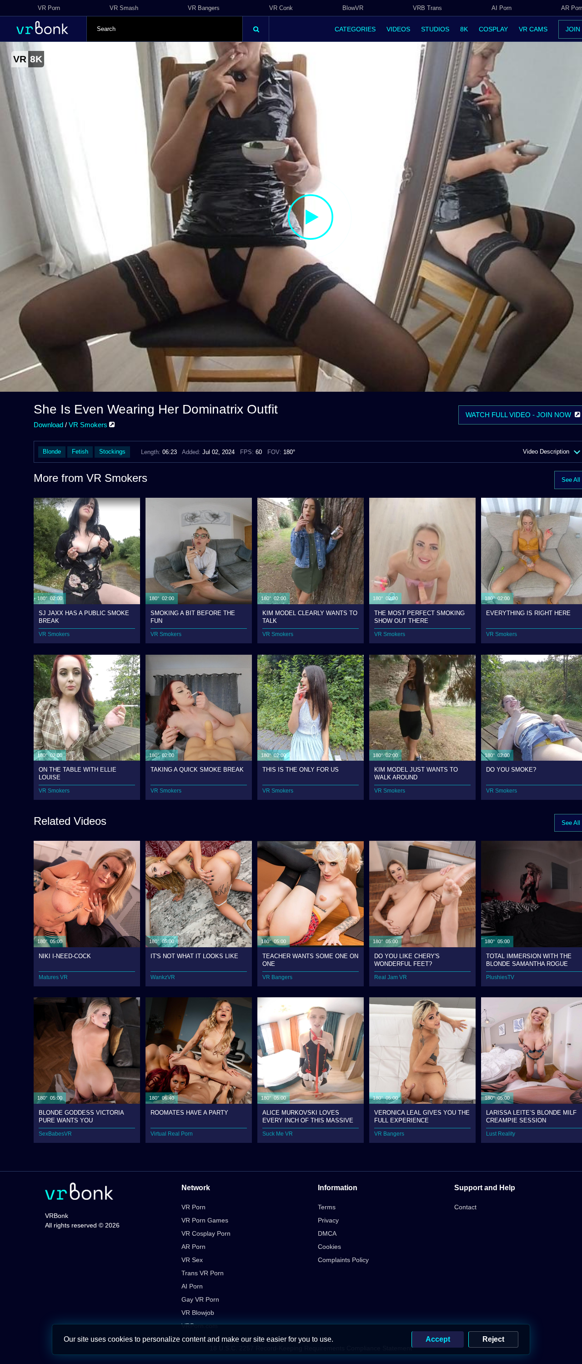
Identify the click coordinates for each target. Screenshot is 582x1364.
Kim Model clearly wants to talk (309, 617)
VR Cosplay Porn (206, 1233)
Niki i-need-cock (65, 956)
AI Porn (502, 8)
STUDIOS (435, 29)
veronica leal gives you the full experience (422, 1116)
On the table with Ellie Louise (77, 773)
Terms (327, 1207)
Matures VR (53, 977)
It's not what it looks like (194, 956)
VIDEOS (398, 29)
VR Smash (124, 8)
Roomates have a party (189, 1112)
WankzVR (163, 977)
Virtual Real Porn (172, 1134)
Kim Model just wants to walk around (416, 773)
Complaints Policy (343, 1259)
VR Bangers (204, 8)
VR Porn (49, 8)
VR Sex (192, 1259)
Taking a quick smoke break (197, 769)
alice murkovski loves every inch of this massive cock (307, 1116)
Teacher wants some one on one (310, 960)
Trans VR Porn (202, 1273)
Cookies (329, 1246)
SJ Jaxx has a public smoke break (84, 617)
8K (464, 29)
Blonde (52, 451)
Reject (493, 1339)
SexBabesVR (55, 1134)
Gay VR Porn (200, 1299)
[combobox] (164, 28)
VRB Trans (427, 8)
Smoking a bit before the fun (193, 617)
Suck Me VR (277, 1134)
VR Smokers (89, 425)
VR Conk (281, 8)
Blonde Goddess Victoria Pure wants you (81, 1116)
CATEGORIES (355, 29)
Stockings (112, 451)
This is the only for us (300, 769)
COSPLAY (493, 29)
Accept (438, 1339)
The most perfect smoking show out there (419, 617)
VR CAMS (533, 29)
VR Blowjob (197, 1312)
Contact (465, 1207)
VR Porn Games (204, 1220)
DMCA (327, 1233)
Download (48, 425)
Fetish (80, 451)
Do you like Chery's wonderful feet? (407, 960)
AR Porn (193, 1246)
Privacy (328, 1220)
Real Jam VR (390, 977)
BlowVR (352, 8)
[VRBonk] (79, 1192)
